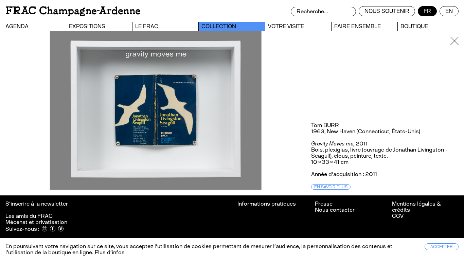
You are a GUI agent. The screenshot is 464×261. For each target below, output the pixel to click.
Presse (324, 204)
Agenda (17, 26)
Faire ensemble (357, 26)
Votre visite (286, 26)
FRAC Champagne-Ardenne (73, 10)
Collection (218, 26)
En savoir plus (330, 187)
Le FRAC (146, 26)
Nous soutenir (386, 11)
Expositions (87, 26)
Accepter (441, 246)
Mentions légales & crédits (416, 207)
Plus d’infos (109, 252)
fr (427, 11)
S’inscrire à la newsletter (37, 204)
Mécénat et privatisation (36, 222)
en (449, 11)
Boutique (414, 26)
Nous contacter (335, 210)
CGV (398, 216)
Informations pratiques (266, 204)
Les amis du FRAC (29, 216)
